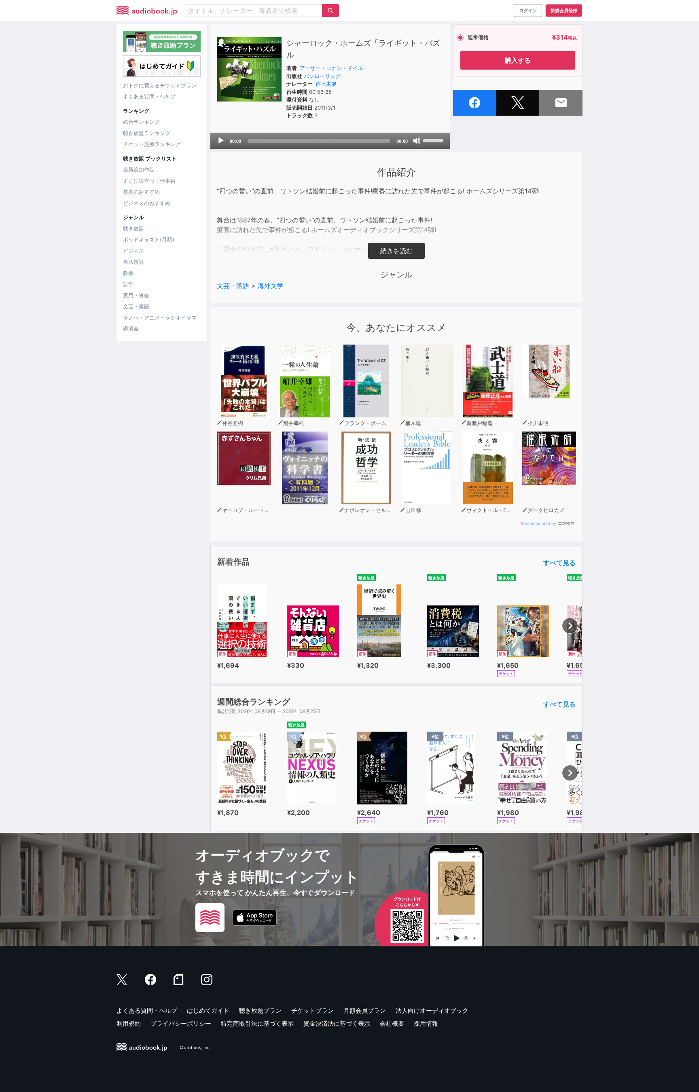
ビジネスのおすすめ (146, 203)
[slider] (434, 140)
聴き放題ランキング (146, 133)
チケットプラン (312, 1010)
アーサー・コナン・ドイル (331, 68)
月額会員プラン (364, 1010)
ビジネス (133, 251)
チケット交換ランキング (152, 144)
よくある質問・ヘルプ (149, 96)
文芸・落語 (136, 306)
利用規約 (128, 1023)
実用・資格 (136, 295)
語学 (128, 284)
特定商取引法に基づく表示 (257, 1023)
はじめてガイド (208, 1010)
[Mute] (417, 141)
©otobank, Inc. (195, 1047)
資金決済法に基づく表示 (336, 1023)
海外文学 (271, 285)
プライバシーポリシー (180, 1023)
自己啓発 (133, 261)
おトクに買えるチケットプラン (160, 85)
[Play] (221, 141)
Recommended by (538, 523)
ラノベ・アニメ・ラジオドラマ (160, 317)
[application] (330, 141)
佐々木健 (326, 83)
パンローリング (322, 76)
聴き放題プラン (260, 1010)
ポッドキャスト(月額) (148, 239)
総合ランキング (141, 122)
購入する (518, 60)
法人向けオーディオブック (432, 1010)
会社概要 (392, 1023)
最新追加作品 (139, 169)
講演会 (131, 328)
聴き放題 (133, 228)
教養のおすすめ (141, 191)
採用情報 (426, 1023)
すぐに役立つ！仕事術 (149, 181)
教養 (128, 273)
